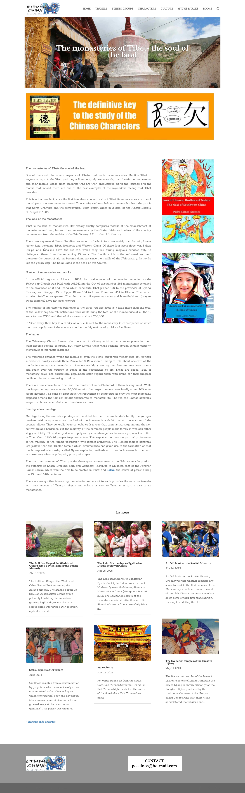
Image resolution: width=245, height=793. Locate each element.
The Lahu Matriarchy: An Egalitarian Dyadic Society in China (119, 564)
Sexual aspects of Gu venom (46, 669)
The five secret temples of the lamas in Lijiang (189, 662)
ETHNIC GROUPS (122, 8)
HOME (87, 8)
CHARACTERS (147, 8)
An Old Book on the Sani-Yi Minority (188, 563)
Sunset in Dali (105, 667)
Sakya (111, 470)
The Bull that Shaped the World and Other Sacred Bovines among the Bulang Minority (53, 566)
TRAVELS (101, 8)
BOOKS (207, 8)
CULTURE (167, 8)
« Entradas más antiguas (41, 721)
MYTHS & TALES (188, 8)
